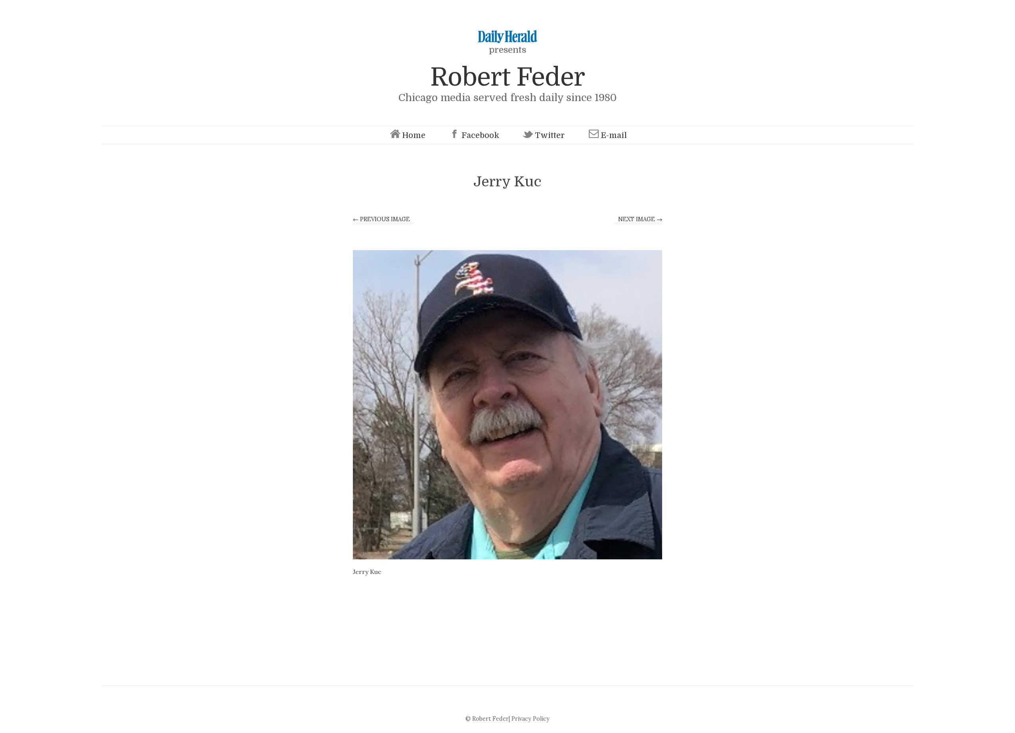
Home (413, 135)
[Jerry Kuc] (507, 404)
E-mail (614, 135)
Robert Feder (507, 77)
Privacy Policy (530, 718)
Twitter (550, 135)
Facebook (480, 135)
